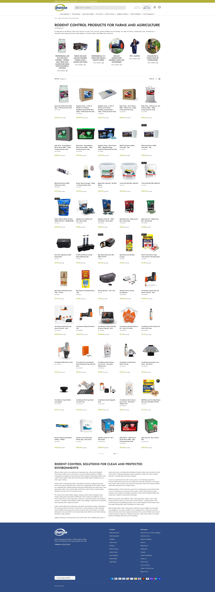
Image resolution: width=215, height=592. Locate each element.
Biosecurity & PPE (114, 533)
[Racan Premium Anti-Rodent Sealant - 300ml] (64, 425)
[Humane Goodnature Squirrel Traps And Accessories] (116, 46)
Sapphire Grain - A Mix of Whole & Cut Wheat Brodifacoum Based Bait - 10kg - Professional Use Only (107, 109)
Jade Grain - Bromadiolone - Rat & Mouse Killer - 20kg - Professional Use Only (63, 147)
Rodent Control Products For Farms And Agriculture (68, 18)
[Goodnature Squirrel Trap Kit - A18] (85, 314)
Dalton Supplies (61, 586)
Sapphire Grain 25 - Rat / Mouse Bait (106, 439)
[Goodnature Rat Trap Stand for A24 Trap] (85, 388)
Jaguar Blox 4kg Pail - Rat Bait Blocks (107, 184)
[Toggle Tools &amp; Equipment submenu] (155, 14)
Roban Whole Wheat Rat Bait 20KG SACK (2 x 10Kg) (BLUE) (64, 220)
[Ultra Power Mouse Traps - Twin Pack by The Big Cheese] (150, 243)
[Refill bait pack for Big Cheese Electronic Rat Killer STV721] (150, 388)
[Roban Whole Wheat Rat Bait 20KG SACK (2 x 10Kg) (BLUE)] (64, 207)
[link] (100, 454)
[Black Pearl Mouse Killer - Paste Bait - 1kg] (129, 133)
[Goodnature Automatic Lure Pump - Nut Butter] (150, 350)
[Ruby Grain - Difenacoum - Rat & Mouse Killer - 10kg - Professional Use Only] (150, 94)
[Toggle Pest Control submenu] (104, 14)
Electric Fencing (110, 14)
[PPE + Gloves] (134, 46)
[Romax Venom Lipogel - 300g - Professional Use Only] (85, 171)
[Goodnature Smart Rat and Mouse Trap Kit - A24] (64, 314)
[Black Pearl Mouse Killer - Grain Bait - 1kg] (150, 133)
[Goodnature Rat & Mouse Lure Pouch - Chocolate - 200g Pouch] (107, 350)
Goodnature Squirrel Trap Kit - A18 (85, 327)
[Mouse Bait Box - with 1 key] (107, 278)
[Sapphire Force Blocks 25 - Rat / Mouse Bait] (85, 207)
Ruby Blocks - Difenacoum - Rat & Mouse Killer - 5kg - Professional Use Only (128, 439)
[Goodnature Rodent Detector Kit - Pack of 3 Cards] (129, 314)
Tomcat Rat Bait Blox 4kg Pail (129, 183)
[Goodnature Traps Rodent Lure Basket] (64, 388)
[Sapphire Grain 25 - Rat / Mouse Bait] (107, 425)
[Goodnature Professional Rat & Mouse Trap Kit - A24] (107, 314)
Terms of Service (145, 565)
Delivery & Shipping (146, 539)
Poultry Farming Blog (146, 555)
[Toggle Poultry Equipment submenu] (71, 14)
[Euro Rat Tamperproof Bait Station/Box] (64, 243)
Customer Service (145, 536)
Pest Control (99, 14)
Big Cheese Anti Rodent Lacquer (127, 256)
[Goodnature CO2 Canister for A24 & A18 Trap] (150, 314)
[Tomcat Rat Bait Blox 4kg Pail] (129, 171)
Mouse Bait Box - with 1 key (106, 291)
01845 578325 (66, 544)
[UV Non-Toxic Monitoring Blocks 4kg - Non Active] (85, 425)
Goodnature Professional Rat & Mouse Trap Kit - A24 (107, 327)
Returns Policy (144, 571)
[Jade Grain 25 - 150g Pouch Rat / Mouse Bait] (150, 207)
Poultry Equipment (64, 14)
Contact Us (143, 559)
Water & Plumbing (135, 14)
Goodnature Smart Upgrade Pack (106, 401)
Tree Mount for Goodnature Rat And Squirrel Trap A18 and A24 (85, 364)
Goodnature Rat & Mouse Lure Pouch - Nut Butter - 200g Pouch (128, 402)
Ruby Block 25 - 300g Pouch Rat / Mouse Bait (129, 220)
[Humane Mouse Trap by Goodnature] (129, 278)
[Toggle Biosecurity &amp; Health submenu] (95, 14)
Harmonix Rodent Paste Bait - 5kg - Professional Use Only (64, 107)
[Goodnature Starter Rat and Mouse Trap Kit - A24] (150, 278)
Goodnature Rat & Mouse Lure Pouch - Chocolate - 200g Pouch (106, 364)
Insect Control (113, 542)
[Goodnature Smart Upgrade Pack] (107, 388)
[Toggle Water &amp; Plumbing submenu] (142, 14)
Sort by (57, 79)
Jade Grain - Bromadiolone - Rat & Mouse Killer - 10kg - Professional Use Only (84, 147)
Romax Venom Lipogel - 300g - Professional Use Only (85, 184)
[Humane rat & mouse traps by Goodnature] (152, 46)
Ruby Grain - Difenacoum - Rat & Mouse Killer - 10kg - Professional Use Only (150, 108)
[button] (159, 7)
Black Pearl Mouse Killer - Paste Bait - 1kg (127, 146)
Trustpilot (143, 552)
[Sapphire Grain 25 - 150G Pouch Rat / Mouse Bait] (107, 207)
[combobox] (100, 8)
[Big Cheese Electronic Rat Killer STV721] (107, 243)
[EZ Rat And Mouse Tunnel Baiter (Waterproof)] (85, 243)
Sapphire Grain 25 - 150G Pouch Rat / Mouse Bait (106, 220)
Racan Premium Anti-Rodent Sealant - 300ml (63, 439)
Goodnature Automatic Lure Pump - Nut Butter (150, 363)
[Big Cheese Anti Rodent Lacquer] (129, 243)
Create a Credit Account (147, 568)
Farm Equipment (114, 555)
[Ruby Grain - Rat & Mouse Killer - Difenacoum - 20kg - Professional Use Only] (129, 94)
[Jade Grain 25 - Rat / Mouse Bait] (150, 425)
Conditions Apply (93, 1)
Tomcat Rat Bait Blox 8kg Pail (150, 183)
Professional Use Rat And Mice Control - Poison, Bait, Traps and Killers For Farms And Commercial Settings (62, 62)
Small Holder (113, 562)
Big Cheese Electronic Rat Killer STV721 (106, 256)
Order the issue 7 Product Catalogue (150, 533)
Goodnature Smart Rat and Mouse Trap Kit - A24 (63, 327)
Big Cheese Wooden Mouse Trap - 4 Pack (63, 291)
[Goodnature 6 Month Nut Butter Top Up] (129, 350)
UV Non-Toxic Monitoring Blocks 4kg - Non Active (84, 439)
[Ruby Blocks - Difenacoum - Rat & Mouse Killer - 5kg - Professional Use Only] (129, 425)
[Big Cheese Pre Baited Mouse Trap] (85, 278)
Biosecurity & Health (88, 14)
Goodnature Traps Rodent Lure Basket (63, 401)
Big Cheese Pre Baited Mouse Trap (85, 291)
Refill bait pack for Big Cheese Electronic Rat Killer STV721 (150, 401)
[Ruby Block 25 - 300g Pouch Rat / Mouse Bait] (129, 207)
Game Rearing (76, 14)
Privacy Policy (144, 562)
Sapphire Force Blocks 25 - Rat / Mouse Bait (84, 220)
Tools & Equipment (148, 14)
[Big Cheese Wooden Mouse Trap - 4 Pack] (64, 278)
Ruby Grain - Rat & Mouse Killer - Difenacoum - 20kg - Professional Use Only (128, 108)
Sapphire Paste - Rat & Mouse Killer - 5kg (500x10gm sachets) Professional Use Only (107, 147)
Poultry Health (113, 559)
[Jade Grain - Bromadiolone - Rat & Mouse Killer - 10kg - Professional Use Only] (85, 133)
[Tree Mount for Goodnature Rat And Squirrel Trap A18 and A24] (85, 350)
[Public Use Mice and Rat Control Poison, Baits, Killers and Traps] (80, 46)
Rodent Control (113, 552)
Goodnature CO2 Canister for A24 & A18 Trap (150, 327)
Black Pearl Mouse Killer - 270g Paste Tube (62, 184)
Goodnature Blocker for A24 (64, 362)
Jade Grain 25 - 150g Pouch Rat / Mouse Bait (150, 220)
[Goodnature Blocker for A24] (64, 350)
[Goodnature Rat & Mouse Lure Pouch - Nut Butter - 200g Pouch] (129, 388)
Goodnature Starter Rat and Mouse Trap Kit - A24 (150, 291)
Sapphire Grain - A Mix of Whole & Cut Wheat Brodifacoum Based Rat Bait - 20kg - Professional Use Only (85, 109)
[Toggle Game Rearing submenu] (81, 14)
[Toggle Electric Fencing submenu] (115, 14)
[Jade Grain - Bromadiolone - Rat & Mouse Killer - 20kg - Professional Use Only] (64, 133)
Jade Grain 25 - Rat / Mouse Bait (150, 439)
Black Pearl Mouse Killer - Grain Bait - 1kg (149, 146)
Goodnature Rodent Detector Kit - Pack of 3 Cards (129, 327)
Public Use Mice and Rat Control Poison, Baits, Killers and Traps (80, 59)
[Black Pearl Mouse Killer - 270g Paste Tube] (64, 171)
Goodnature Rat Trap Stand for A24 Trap (84, 401)
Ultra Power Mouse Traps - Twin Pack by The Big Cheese (150, 256)
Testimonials (144, 549)
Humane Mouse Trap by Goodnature (127, 291)
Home (56, 18)
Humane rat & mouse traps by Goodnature (153, 58)
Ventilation (112, 539)
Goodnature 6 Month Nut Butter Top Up (127, 363)
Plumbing (112, 546)
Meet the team (144, 546)
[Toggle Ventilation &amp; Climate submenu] (129, 14)
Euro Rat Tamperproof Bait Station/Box (63, 256)
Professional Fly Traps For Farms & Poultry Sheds (98, 58)
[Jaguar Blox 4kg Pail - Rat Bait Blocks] (107, 171)
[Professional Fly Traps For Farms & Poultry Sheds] (98, 46)
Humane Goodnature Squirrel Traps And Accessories (116, 59)
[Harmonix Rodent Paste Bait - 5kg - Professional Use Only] (64, 94)
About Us (143, 542)
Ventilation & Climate (122, 14)
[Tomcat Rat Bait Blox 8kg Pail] (150, 171)
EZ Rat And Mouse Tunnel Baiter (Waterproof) (84, 256)
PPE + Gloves (135, 56)
